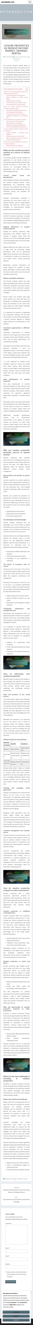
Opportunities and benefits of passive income (16, 110)
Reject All (16, 1316)
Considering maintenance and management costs (17, 116)
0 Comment (16, 59)
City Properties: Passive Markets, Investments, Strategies (16, 1199)
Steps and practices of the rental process (15, 121)
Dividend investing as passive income (16, 1179)
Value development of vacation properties (15, 104)
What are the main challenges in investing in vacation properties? (16, 142)
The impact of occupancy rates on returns (15, 114)
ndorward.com (7, 2)
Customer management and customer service (16, 127)
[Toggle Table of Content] (26, 89)
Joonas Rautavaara (21, 57)
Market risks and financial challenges (14, 145)
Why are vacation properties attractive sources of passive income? (16, 107)
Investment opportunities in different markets (16, 102)
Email (7, 1256)
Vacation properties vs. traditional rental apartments (17, 133)
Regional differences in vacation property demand (17, 98)
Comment (8, 1223)
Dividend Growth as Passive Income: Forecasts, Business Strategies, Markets (16, 1190)
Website (7, 1264)
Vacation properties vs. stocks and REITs (15, 136)
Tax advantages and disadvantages (14, 112)
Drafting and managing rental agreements (15, 125)
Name (7, 1248)
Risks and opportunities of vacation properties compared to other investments (17, 139)
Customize (16, 1312)
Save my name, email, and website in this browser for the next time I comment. (16, 1274)
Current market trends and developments (15, 95)
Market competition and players (13, 101)
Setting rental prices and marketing (14, 123)
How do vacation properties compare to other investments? (16, 130)
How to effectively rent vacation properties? (15, 119)
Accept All (16, 1320)
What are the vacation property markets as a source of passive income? (16, 92)
